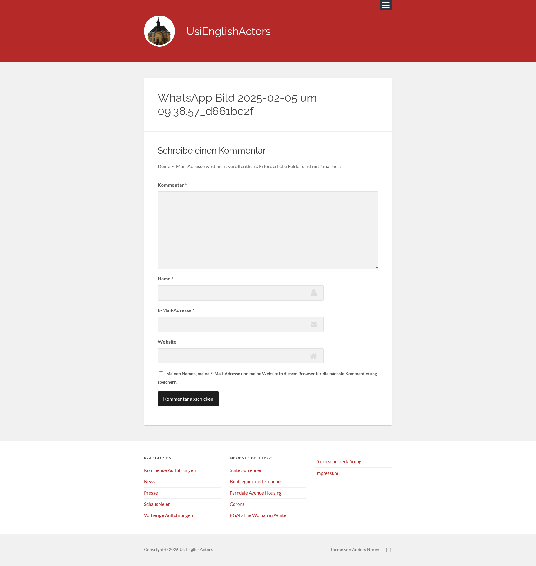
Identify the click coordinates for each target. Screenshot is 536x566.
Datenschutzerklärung (338, 461)
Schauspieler (157, 504)
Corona (237, 504)
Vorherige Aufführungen (168, 515)
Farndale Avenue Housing (256, 493)
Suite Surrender (246, 470)
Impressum (326, 473)
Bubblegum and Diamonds (256, 481)
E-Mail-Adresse (176, 310)
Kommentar (172, 185)
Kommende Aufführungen (170, 470)
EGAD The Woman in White (258, 515)
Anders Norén (365, 549)
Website (167, 342)
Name (165, 278)
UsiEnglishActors (228, 31)
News (149, 481)
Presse (151, 493)
